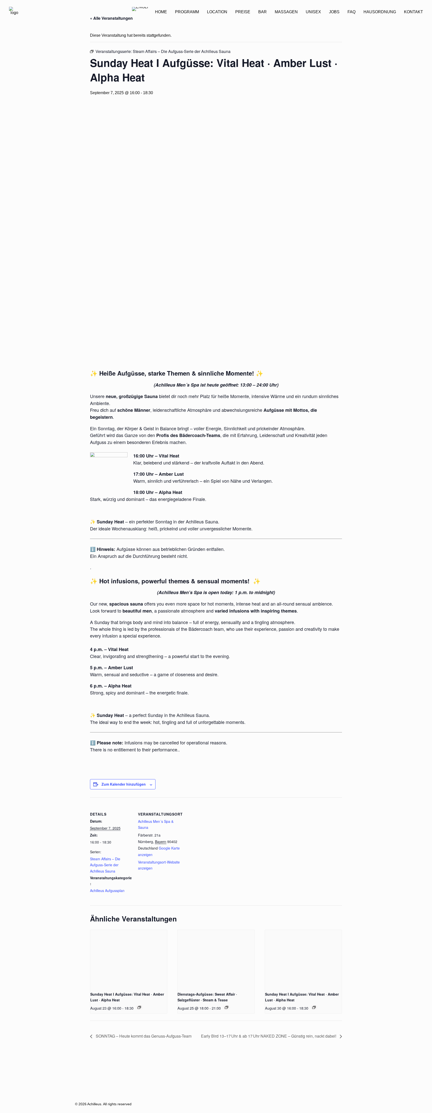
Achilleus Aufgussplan (107, 890)
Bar (262, 12)
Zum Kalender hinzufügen (124, 784)
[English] (140, 12)
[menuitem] (161, 12)
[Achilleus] (14, 12)
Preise (242, 12)
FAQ (352, 12)
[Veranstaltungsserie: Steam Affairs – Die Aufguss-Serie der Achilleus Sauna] (139, 1007)
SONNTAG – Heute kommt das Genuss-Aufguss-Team (143, 1036)
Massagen (286, 12)
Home (161, 12)
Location (217, 12)
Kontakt (413, 12)
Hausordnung (380, 12)
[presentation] (128, 958)
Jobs (334, 12)
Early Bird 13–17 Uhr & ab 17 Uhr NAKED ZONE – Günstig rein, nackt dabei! (269, 1036)
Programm (187, 12)
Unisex (313, 12)
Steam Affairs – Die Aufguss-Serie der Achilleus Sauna (105, 865)
